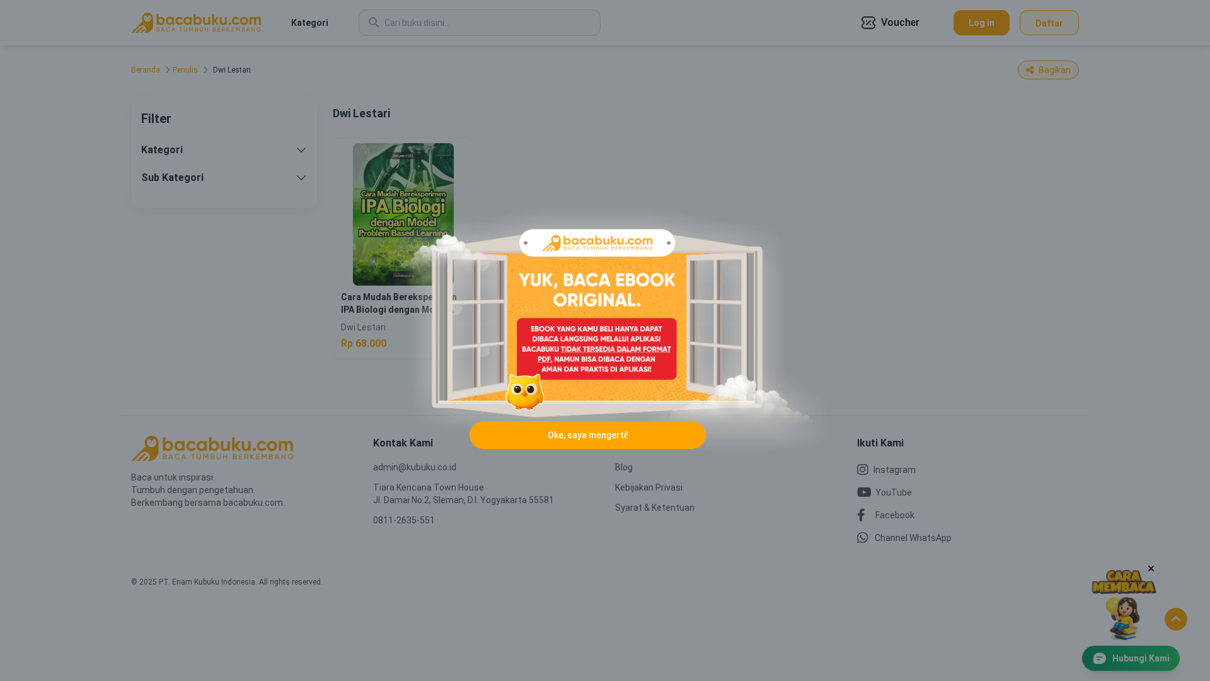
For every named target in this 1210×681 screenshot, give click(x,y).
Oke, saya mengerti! (588, 435)
